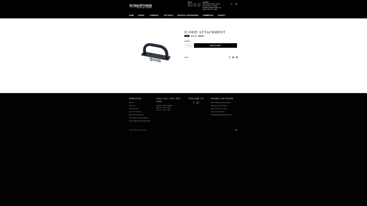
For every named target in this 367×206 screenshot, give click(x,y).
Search (131, 102)
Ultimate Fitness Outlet (140, 130)
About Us (132, 105)
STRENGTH (154, 15)
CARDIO (141, 15)
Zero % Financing (135, 112)
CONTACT (221, 15)
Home (131, 15)
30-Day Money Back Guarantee (139, 121)
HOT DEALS (168, 15)
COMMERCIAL (208, 15)
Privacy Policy (134, 108)
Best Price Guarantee (136, 115)
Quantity (187, 41)
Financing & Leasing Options (139, 118)
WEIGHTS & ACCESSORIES (187, 15)
